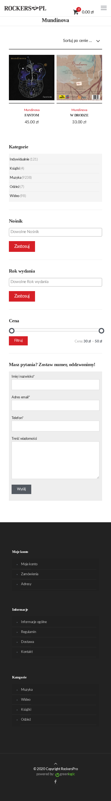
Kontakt (27, 652)
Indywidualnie (19, 159)
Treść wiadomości (24, 439)
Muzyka (15, 178)
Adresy (26, 584)
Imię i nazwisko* (23, 376)
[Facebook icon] (56, 782)
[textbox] (57, 232)
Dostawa (27, 642)
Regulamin (28, 632)
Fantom (32, 115)
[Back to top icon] (55, 764)
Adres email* (21, 397)
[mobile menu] (103, 8)
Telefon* (18, 418)
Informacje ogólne (34, 622)
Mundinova (32, 110)
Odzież (15, 187)
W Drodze (79, 115)
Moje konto (29, 564)
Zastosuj (22, 246)
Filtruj (18, 340)
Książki (15, 168)
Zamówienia (29, 574)
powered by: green (55, 774)
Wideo (14, 196)
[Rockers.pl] (25, 8)
